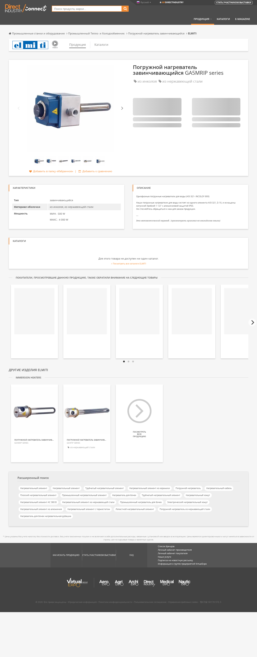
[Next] (121, 108)
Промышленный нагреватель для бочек (141, 502)
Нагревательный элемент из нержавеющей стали (88, 502)
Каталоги (223, 19)
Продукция (201, 19)
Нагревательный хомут (198, 495)
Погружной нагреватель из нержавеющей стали (185, 509)
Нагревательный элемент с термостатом (88, 509)
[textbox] (87, 9)
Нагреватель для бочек (124, 495)
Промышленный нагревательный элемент (84, 495)
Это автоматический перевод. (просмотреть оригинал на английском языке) (178, 220)
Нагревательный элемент (33, 488)
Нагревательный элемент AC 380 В (38, 502)
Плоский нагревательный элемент (38, 495)
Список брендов (166, 546)
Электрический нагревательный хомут (187, 502)
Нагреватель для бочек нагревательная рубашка (45, 516)
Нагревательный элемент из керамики (149, 488)
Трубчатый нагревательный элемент (104, 488)
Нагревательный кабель (219, 488)
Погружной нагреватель (188, 488)
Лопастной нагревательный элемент (135, 509)
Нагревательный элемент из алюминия (41, 509)
